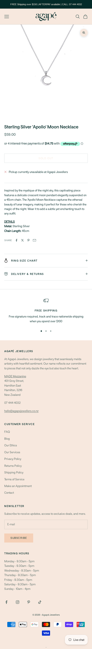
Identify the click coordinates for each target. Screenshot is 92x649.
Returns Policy (13, 465)
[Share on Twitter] (22, 240)
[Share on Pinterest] (28, 240)
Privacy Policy (12, 459)
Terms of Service (14, 479)
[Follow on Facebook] (6, 602)
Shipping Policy (13, 472)
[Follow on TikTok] (40, 602)
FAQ (7, 431)
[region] (46, 311)
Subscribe (18, 537)
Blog (7, 438)
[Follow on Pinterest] (29, 602)
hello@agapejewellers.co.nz (21, 411)
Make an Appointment (18, 486)
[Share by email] (34, 240)
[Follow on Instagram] (17, 602)
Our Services (12, 452)
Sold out (46, 158)
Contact (9, 492)
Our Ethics (10, 445)
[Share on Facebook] (16, 240)
